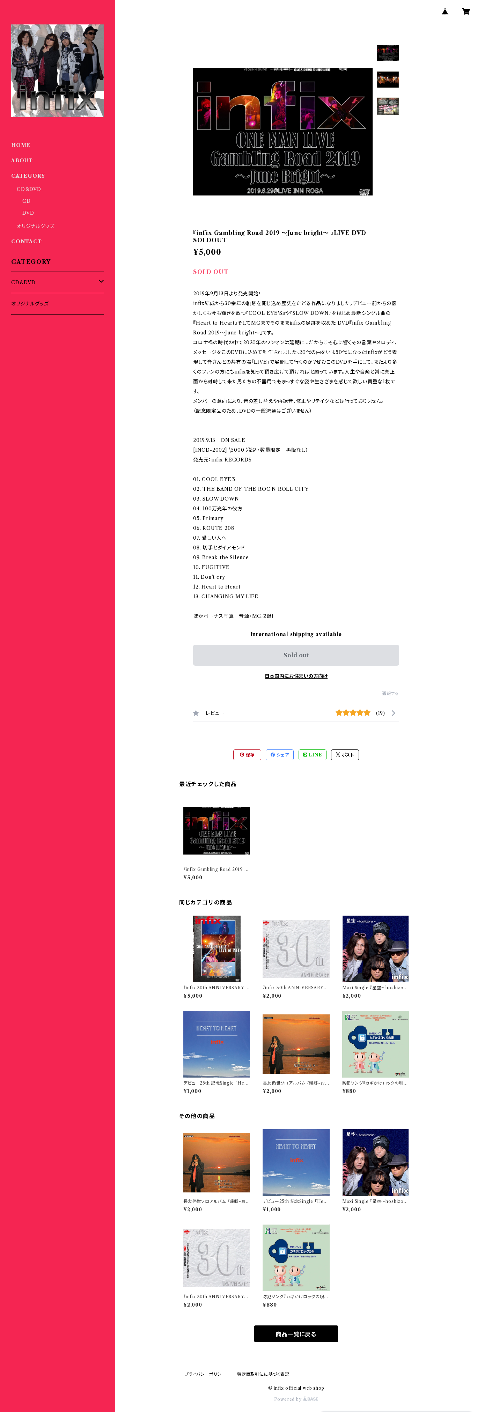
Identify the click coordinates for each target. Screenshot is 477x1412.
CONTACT (26, 241)
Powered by (288, 1399)
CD (26, 201)
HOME (20, 145)
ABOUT (22, 160)
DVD (28, 213)
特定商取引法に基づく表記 (263, 1374)
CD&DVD (29, 189)
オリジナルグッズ (35, 226)
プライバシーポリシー (205, 1374)
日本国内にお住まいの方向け (296, 676)
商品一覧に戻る (296, 1334)
